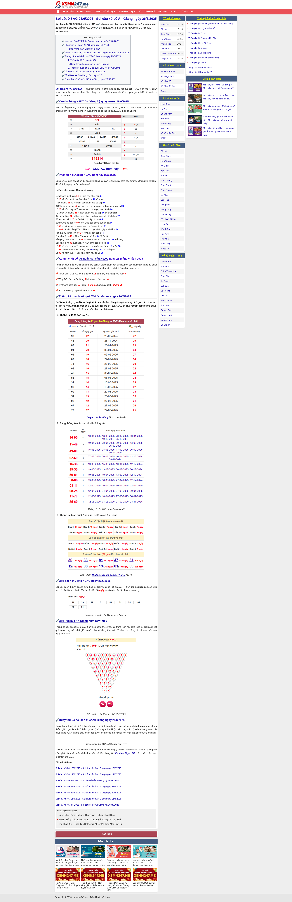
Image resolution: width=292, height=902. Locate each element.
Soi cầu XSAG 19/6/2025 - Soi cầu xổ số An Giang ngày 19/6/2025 (88, 768)
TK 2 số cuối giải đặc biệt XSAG (108, 575)
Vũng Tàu (165, 248)
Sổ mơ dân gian (212, 79)
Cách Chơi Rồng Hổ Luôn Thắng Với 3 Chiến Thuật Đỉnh (87, 815)
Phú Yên (165, 305)
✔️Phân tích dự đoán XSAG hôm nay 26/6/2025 (85, 45)
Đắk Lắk (165, 286)
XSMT (97, 11)
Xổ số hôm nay (172, 18)
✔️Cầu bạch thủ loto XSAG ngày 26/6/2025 (83, 71)
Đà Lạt (164, 29)
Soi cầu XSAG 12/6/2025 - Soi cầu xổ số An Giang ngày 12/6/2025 (88, 774)
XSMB (80, 11)
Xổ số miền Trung (172, 255)
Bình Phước (166, 185)
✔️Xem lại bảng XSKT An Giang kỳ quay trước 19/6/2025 (90, 41)
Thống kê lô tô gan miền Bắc (202, 28)
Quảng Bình (166, 310)
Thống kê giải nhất (197, 62)
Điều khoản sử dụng (100, 897)
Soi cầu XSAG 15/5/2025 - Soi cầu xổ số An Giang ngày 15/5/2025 (88, 798)
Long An (165, 224)
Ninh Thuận (166, 300)
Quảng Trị (165, 325)
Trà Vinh (165, 239)
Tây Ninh (165, 234)
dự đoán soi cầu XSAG (93, 258)
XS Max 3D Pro (168, 86)
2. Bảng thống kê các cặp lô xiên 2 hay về (88, 64)
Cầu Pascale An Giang (73, 620)
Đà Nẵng (165, 281)
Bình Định (165, 276)
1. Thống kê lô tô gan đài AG (82, 60)
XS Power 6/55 (168, 71)
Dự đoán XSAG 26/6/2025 (69, 88)
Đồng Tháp (166, 209)
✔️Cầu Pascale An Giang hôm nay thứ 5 (82, 75)
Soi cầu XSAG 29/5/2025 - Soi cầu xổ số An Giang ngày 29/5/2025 (88, 786)
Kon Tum (165, 48)
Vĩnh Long (165, 243)
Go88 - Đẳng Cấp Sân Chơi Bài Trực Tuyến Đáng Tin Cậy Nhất (90, 819)
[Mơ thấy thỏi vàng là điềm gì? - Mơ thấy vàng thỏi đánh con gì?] (195, 87)
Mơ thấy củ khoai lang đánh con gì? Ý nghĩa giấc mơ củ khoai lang (218, 131)
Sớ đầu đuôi (186, 11)
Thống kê (150, 11)
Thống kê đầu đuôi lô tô (199, 53)
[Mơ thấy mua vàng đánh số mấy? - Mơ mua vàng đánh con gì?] (195, 108)
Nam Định (165, 128)
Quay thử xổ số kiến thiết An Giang (81, 720)
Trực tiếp (68, 11)
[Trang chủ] (72, 5)
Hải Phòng (166, 123)
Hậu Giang (166, 214)
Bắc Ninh (165, 118)
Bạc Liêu (165, 170)
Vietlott (123, 11)
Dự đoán (162, 11)
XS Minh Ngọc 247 (125, 753)
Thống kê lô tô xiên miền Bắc (202, 38)
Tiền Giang (166, 39)
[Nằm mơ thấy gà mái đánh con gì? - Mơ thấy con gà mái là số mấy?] (195, 119)
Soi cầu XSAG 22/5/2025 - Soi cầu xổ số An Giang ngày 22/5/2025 (88, 792)
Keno (163, 91)
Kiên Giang (166, 34)
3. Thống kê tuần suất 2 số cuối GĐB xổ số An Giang (94, 67)
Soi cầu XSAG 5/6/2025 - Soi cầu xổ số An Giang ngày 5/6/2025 (87, 780)
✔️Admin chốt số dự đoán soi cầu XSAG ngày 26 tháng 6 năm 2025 (95, 52)
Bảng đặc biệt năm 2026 (200, 67)
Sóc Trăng (165, 229)
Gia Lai (164, 295)
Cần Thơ (165, 200)
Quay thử (136, 11)
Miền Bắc (165, 24)
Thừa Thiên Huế (168, 53)
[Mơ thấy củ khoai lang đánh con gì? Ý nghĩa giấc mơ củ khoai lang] (195, 131)
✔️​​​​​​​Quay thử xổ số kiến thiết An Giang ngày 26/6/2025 (88, 79)
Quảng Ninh (166, 114)
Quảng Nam (166, 320)
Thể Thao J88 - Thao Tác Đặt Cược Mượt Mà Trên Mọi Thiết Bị (90, 824)
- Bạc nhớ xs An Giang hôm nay (84, 48)
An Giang (165, 166)
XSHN (163, 138)
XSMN (88, 11)
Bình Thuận (166, 190)
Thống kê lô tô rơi (196, 33)
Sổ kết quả (109, 11)
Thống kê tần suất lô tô (199, 43)
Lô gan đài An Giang (97, 417)
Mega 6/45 (166, 58)
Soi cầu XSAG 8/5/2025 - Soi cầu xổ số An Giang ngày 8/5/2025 (87, 804)
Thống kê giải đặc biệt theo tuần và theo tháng (210, 23)
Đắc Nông (165, 291)
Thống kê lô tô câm (197, 48)
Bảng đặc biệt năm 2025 (200, 72)
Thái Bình (165, 104)
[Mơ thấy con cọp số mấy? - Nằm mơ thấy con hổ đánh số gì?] (195, 98)
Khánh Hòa (166, 44)
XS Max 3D (166, 81)
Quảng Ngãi (166, 315)
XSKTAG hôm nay (106, 168)
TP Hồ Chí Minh (168, 219)
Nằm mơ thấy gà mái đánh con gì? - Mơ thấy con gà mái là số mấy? (218, 120)
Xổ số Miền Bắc (168, 133)
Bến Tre (164, 175)
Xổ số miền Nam (171, 145)
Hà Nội (164, 109)
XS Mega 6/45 (167, 76)
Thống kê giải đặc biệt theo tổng (203, 57)
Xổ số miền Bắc (172, 98)
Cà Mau (164, 195)
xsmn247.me (82, 897)
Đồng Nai (165, 204)
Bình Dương (166, 180)
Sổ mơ (173, 11)
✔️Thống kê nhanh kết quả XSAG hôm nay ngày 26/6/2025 (91, 56)
